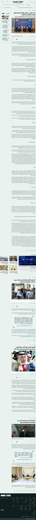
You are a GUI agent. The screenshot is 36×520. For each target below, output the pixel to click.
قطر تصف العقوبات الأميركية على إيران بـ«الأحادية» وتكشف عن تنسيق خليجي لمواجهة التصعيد (4, 27)
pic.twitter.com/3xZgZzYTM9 (26, 457)
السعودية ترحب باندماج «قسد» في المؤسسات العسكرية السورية (4, 35)
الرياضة (10, 4)
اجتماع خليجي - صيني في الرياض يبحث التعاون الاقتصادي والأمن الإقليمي (4, 272)
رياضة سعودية (25, 507)
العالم (26, 4)
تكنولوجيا (15, 4)
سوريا (14, 490)
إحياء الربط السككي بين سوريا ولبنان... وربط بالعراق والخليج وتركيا (13, 263)
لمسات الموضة (30, 509)
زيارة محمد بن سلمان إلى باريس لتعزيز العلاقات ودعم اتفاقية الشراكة (13, 272)
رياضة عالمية (26, 509)
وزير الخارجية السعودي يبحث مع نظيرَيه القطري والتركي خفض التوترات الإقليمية (4, 39)
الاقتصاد (23, 4)
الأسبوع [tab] (1, 13)
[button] (23, 430)
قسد (20, 490)
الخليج (29, 10)
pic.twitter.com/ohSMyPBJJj (26, 324)
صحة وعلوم (18, 4)
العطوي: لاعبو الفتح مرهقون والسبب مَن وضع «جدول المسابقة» (25, 7)
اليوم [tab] (3, 13)
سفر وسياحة (30, 508)
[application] (23, 430)
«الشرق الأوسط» (31, 36)
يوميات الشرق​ (12, 4)
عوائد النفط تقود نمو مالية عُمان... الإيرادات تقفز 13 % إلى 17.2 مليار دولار (4, 263)
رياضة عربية (26, 508)
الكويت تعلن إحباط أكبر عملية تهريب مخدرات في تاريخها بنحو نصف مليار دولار (5, 22)
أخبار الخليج (30, 250)
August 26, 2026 (19, 459)
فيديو (5, 4)
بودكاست (4, 4)
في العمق (8, 4)
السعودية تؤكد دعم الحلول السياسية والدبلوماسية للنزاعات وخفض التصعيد (5, 31)
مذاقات (30, 507)
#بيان (31, 317)
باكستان (28, 340)
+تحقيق (22, 509)
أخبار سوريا (23, 490)
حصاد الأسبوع (21, 507)
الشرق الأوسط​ (29, 4)
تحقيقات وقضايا (21, 508)
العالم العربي (33, 10)
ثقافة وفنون (21, 4)
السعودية (27, 250)
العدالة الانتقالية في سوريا (29, 490)
